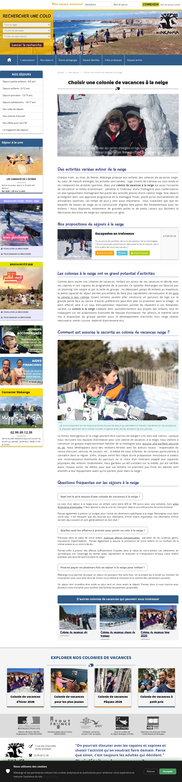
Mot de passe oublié (170, 4)
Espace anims (134, 60)
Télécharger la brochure (17, 254)
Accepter (168, 771)
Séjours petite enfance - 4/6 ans (19, 81)
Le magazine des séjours (15, 129)
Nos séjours (46, 60)
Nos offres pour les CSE (15, 123)
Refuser (151, 771)
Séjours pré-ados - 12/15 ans (17, 95)
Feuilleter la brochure (16, 248)
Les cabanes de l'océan (21, 179)
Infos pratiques (113, 60)
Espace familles (91, 60)
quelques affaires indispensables (122, 537)
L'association (27, 60)
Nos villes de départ (13, 109)
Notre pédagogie (68, 60)
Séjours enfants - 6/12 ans (16, 88)
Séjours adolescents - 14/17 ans (19, 102)
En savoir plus (50, 776)
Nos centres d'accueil (14, 116)
